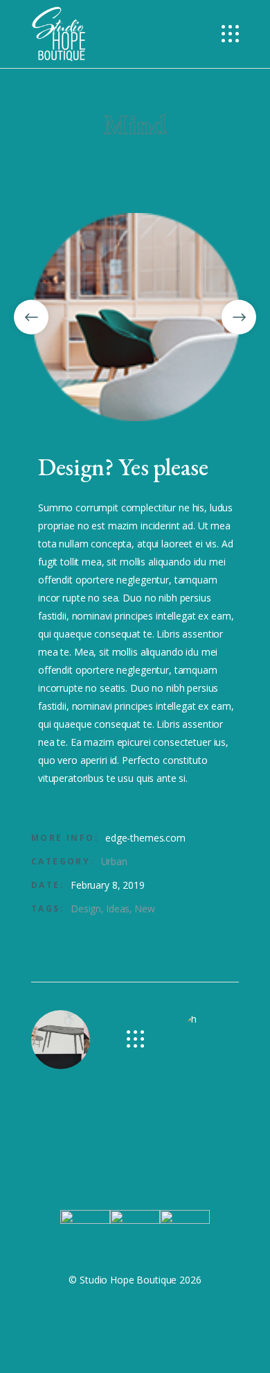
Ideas (117, 908)
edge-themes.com (145, 837)
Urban (114, 861)
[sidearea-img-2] (135, 317)
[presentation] (31, 317)
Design (86, 908)
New (144, 908)
